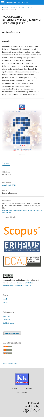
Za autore (6, 320)
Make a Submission (12, 333)
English (6, 299)
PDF (7, 164)
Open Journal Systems (11, 363)
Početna (5, 7)
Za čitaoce (6, 316)
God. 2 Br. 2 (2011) (24, 7)
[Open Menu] (2, 2)
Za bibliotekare (8, 323)
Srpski (5, 302)
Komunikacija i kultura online (17, 2)
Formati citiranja (9, 217)
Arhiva (12, 7)
